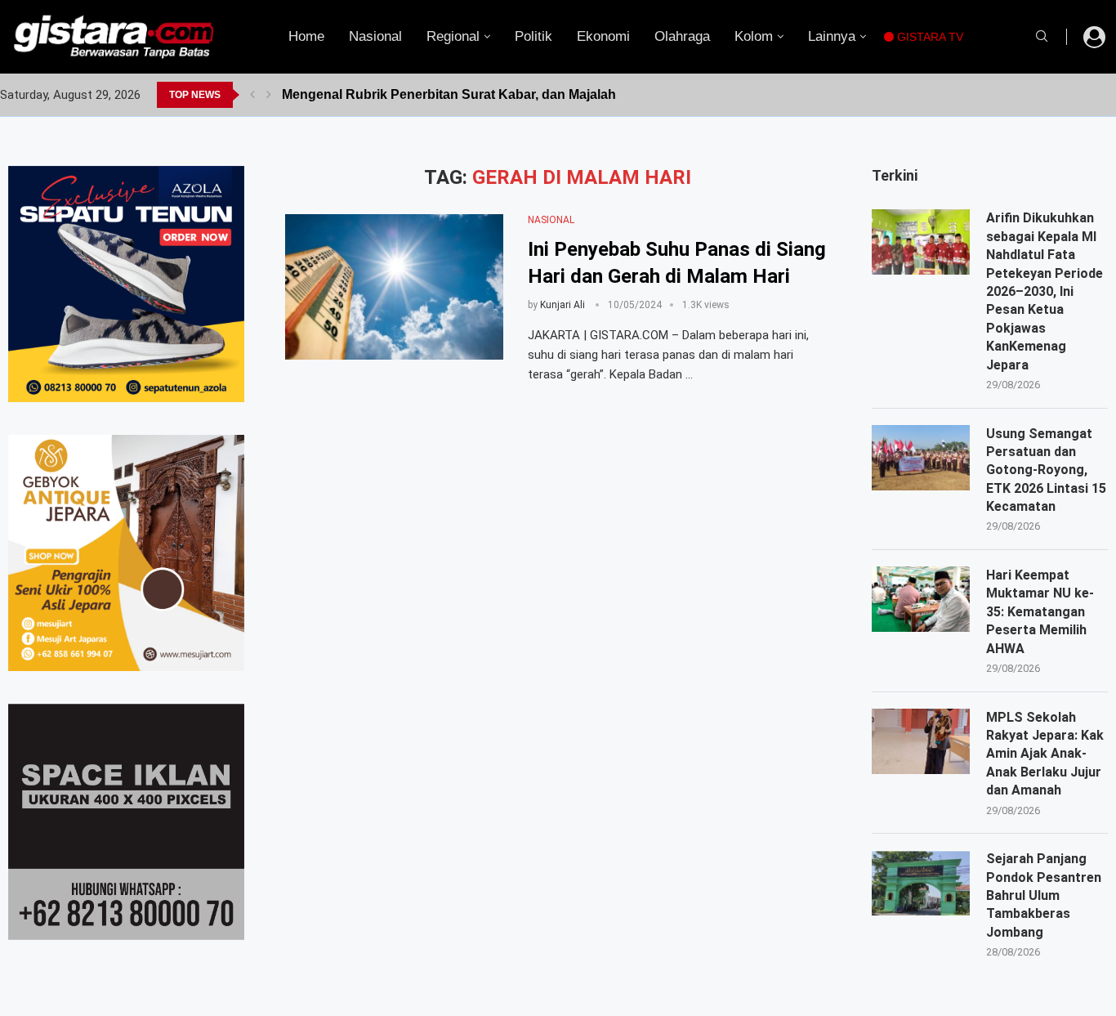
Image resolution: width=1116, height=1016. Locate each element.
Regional (453, 36)
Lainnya (831, 36)
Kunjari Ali (562, 305)
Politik (533, 36)
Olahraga (682, 36)
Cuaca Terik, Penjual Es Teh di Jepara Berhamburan (443, 94)
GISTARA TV (928, 36)
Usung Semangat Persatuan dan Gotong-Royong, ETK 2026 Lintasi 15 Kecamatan (1046, 470)
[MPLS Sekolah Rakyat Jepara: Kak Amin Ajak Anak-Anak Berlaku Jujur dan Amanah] (921, 741)
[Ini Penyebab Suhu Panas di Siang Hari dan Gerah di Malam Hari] (394, 287)
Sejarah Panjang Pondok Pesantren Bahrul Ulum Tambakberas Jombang (1043, 895)
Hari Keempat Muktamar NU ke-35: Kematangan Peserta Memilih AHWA (1040, 611)
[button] (252, 95)
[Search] (1041, 36)
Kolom (753, 36)
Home (306, 36)
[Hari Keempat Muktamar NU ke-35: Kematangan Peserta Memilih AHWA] (921, 599)
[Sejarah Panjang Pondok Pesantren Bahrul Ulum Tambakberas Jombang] (921, 882)
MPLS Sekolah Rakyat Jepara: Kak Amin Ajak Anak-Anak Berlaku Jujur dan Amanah (1045, 754)
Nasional (375, 36)
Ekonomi (603, 36)
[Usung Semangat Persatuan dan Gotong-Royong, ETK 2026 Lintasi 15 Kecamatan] (921, 457)
